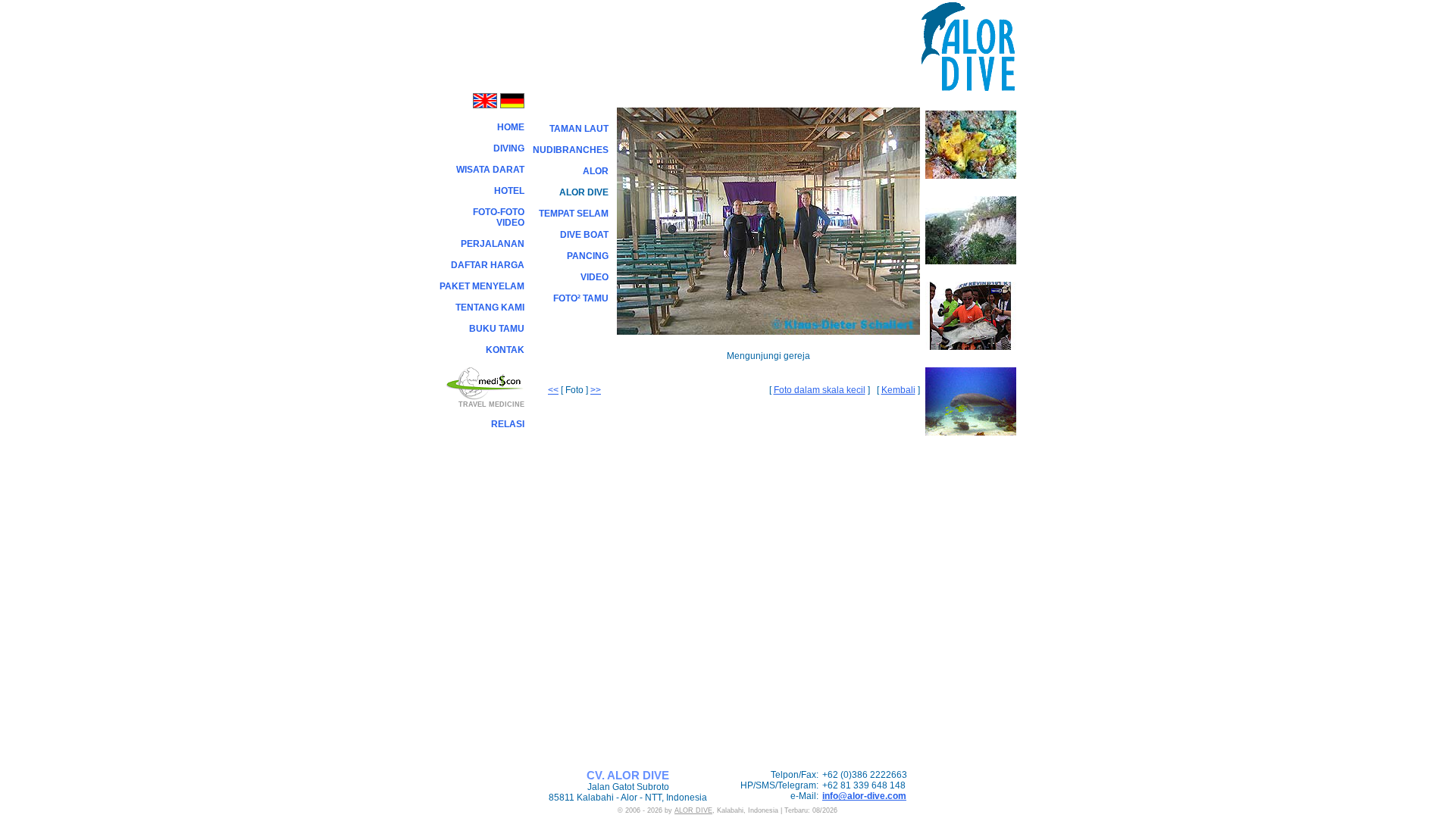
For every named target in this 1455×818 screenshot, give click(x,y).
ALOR (596, 171)
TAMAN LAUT (579, 128)
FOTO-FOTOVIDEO (498, 217)
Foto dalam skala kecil (819, 390)
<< (553, 390)
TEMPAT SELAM (574, 213)
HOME (510, 127)
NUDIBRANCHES (571, 150)
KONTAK (505, 350)
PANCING (588, 256)
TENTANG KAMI (489, 307)
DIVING (508, 148)
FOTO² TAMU (581, 298)
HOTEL (509, 191)
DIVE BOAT (584, 234)
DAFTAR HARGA (487, 265)
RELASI (507, 424)
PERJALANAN (492, 244)
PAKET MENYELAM (482, 286)
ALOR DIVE (693, 810)
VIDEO (594, 277)
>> (595, 390)
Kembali (898, 390)
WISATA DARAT (490, 169)
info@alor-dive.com (864, 796)
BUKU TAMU (496, 328)
